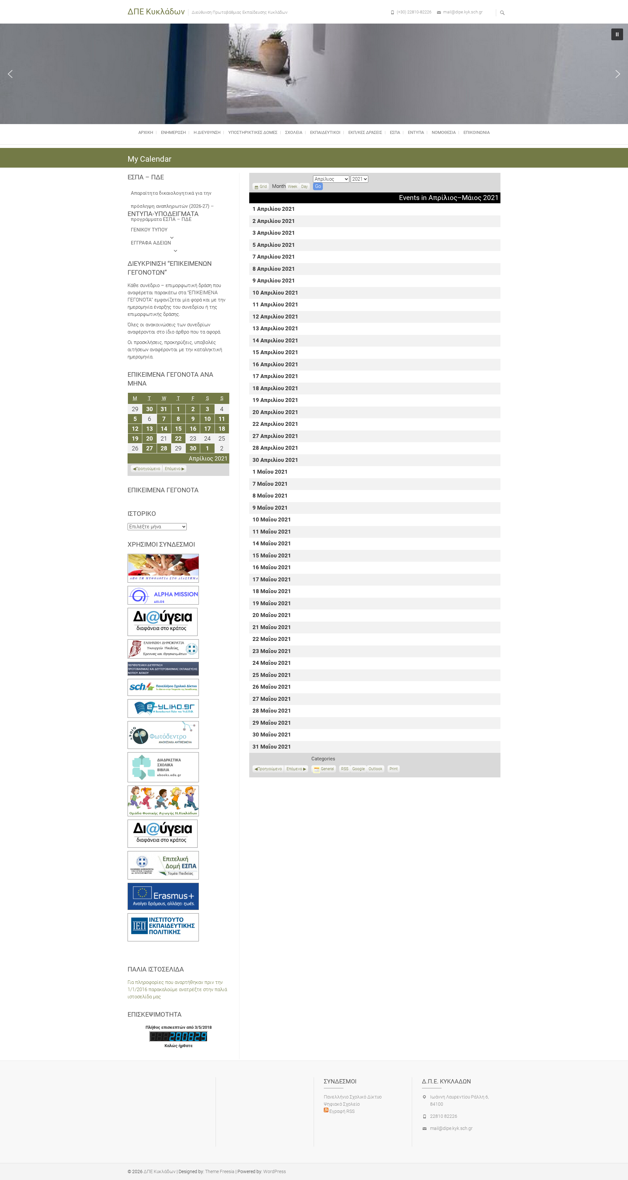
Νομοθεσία (444, 132)
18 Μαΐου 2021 (272, 591)
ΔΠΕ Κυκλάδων (156, 11)
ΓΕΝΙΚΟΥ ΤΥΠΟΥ (149, 230)
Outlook (375, 769)
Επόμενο (294, 769)
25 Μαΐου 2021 (272, 675)
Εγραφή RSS (341, 1111)
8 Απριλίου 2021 (274, 269)
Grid (263, 187)
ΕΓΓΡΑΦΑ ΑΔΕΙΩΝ (151, 243)
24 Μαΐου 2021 (272, 663)
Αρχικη (145, 132)
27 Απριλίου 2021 (275, 436)
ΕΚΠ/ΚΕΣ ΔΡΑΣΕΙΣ (365, 132)
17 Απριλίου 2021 (275, 376)
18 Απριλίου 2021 (275, 388)
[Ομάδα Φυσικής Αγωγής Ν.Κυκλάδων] (163, 789)
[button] (10, 74)
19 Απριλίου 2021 (275, 400)
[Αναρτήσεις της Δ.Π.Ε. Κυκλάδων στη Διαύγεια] (163, 611)
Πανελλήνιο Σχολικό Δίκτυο (353, 1096)
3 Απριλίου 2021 (274, 233)
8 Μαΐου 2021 (270, 496)
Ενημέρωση (173, 132)
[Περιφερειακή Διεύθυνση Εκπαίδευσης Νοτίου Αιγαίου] (163, 665)
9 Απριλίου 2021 (274, 281)
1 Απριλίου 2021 (274, 209)
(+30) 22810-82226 (414, 11)
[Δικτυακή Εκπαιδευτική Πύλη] (163, 703)
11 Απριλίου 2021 (275, 305)
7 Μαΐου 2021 (270, 484)
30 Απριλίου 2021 (275, 460)
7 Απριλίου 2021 (274, 257)
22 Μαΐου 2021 (272, 639)
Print (395, 769)
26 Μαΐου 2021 (272, 687)
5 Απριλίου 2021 (274, 245)
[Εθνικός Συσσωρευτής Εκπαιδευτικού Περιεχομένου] (163, 725)
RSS (344, 769)
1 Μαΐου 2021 (270, 472)
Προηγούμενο (269, 769)
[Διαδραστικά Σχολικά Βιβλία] (163, 756)
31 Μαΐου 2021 (272, 747)
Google (358, 769)
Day (304, 186)
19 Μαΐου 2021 (272, 604)
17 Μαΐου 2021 (272, 580)
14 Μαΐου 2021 (272, 544)
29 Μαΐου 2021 (272, 723)
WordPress (274, 1171)
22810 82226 (443, 1116)
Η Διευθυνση (207, 132)
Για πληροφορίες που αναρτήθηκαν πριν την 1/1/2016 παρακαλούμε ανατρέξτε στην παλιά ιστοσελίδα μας (177, 989)
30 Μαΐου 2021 (272, 735)
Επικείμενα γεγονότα (163, 490)
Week (292, 186)
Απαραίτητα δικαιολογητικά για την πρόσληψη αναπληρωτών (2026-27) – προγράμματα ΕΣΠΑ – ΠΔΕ (172, 195)
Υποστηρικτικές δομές (252, 132)
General (327, 769)
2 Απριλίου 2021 (274, 221)
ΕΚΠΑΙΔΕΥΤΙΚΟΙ (325, 132)
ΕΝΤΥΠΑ (416, 132)
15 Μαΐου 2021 (272, 556)
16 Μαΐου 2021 (272, 568)
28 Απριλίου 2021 (275, 448)
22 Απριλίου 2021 (275, 424)
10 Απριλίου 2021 (275, 293)
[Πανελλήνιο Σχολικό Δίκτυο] (163, 682)
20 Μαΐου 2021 (272, 615)
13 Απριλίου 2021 (275, 329)
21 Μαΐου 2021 (272, 627)
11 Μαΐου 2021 (272, 532)
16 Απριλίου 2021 (275, 365)
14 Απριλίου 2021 (275, 341)
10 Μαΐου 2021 (272, 520)
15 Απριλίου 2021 (275, 352)
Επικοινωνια (476, 132)
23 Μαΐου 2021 (272, 651)
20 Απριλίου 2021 (275, 412)
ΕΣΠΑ (395, 132)
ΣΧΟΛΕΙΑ (293, 132)
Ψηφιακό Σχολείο (342, 1104)
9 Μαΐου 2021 (270, 508)
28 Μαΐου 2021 (272, 711)
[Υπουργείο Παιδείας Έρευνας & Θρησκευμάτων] (163, 643)
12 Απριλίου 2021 (275, 317)
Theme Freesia (220, 1171)
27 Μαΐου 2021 (272, 699)
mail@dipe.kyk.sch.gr (462, 11)
